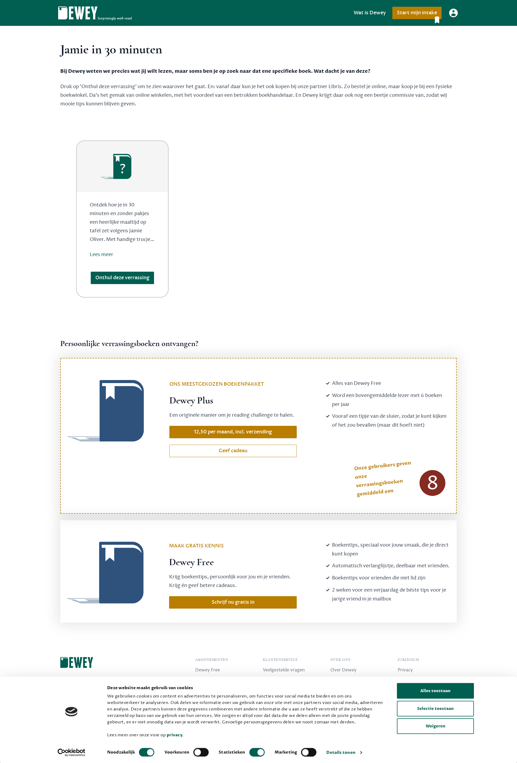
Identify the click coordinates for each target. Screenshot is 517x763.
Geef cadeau (233, 451)
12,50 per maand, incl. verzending (233, 432)
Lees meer (101, 254)
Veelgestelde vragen (284, 670)
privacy (175, 735)
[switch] (201, 752)
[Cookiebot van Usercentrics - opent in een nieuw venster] (71, 752)
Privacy (405, 670)
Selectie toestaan (435, 708)
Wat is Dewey (370, 13)
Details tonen (340, 752)
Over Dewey (343, 670)
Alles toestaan (435, 690)
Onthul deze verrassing (122, 278)
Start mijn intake (417, 13)
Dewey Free (207, 670)
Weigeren (435, 726)
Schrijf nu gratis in (233, 602)
